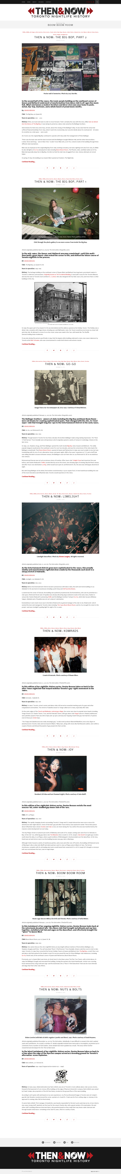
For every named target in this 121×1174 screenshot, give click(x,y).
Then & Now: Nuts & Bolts (60, 989)
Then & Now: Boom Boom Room (60, 873)
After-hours (51, 628)
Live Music (84, 32)
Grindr (35, 718)
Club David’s (81, 835)
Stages (77, 713)
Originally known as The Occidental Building (57, 274)
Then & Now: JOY (60, 750)
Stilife (43, 462)
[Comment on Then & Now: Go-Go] (74, 483)
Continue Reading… (29, 162)
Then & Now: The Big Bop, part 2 (60, 37)
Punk (93, 32)
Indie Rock (70, 32)
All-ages (32, 32)
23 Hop (44, 465)
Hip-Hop (59, 32)
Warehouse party (74, 747)
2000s (27, 32)
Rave (96, 32)
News (28, 2)
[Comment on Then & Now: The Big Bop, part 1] (74, 350)
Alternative (39, 32)
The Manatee (54, 835)
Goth (55, 32)
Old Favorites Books (69, 589)
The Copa (60, 605)
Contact (48, 2)
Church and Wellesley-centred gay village (50, 711)
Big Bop (69, 446)
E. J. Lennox (52, 277)
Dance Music (57, 179)
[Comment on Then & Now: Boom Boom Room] (74, 976)
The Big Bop (83, 951)
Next (96, 214)
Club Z (51, 827)
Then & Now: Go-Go (60, 364)
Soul (81, 179)
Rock (54, 34)
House (64, 32)
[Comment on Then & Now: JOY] (74, 859)
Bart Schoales (35, 340)
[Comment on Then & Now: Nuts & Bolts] (74, 1119)
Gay (59, 361)
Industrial (77, 32)
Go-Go (36, 150)
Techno (87, 361)
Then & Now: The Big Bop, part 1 (60, 182)
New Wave (73, 179)
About (34, 2)
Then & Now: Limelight (60, 496)
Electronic (46, 32)
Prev (24, 214)
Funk (51, 32)
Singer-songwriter (62, 34)
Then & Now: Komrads (60, 631)
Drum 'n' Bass (57, 493)
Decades (41, 2)
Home (23, 2)
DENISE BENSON (29, 110)
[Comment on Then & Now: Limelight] (74, 617)
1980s (40, 179)
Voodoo (43, 827)
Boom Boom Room (62, 150)
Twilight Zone (77, 460)
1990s (24, 32)
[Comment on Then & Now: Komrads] (74, 736)
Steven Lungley (64, 557)
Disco (63, 179)
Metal (89, 32)
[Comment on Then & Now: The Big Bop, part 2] (74, 168)
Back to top (94, 1171)
